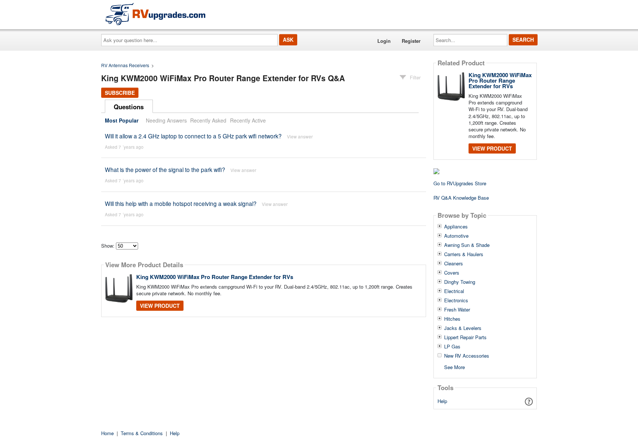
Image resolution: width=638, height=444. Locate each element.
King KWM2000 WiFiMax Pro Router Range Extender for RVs (214, 277)
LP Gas (452, 346)
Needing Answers (166, 120)
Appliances (456, 226)
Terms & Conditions (142, 433)
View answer (300, 136)
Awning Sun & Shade (467, 245)
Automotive (456, 235)
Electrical (454, 291)
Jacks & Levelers (462, 328)
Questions (129, 106)
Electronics (456, 300)
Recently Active (248, 120)
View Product (160, 305)
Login (384, 40)
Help (442, 401)
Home (107, 433)
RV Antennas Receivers (125, 65)
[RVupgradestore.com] (155, 13)
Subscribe (120, 92)
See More (454, 367)
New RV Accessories (466, 355)
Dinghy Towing (459, 282)
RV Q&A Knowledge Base (461, 197)
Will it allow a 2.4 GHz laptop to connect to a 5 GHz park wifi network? (193, 136)
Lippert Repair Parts (465, 337)
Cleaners (453, 263)
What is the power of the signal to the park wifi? (165, 169)
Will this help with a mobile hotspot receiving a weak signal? (181, 203)
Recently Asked (208, 120)
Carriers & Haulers (463, 254)
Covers (451, 272)
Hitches (452, 318)
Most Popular (121, 120)
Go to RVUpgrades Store (459, 183)
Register (411, 40)
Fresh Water (457, 309)
